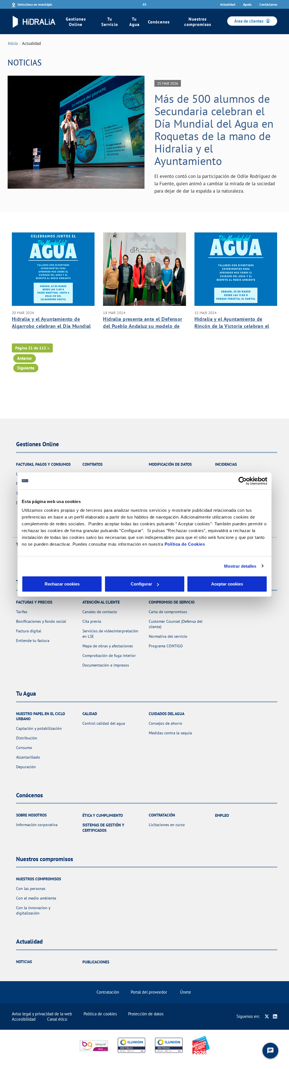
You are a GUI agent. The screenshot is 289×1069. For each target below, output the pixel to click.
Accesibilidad (24, 1019)
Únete (185, 992)
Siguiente (25, 368)
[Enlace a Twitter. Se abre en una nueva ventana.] (267, 1016)
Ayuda (247, 4)
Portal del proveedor (149, 992)
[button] (32, 347)
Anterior (24, 358)
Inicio (13, 43)
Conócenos (159, 22)
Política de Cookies (185, 544)
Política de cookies (100, 1013)
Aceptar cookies (227, 584)
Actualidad (227, 4)
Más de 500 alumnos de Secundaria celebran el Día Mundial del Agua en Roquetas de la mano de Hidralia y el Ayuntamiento (213, 129)
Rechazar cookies (62, 584)
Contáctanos (268, 4)
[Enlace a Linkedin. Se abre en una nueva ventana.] (275, 1016)
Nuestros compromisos (197, 21)
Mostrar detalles (240, 565)
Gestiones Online (76, 21)
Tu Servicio (109, 21)
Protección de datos (145, 1013)
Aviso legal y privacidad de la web (42, 1013)
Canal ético (57, 1019)
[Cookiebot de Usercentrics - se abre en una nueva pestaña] (242, 480)
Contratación (108, 992)
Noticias (24, 961)
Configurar (141, 584)
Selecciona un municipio (34, 4)
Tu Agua (134, 21)
